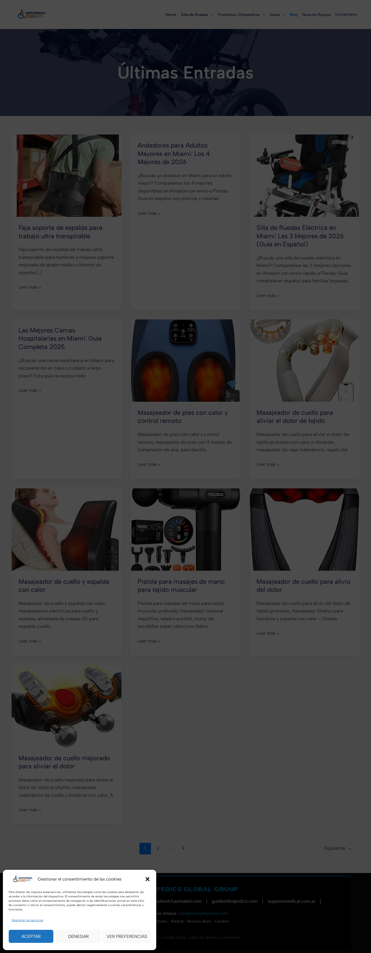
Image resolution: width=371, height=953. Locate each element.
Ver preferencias (127, 936)
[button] (147, 879)
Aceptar (31, 936)
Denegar (78, 936)
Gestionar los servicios (27, 920)
